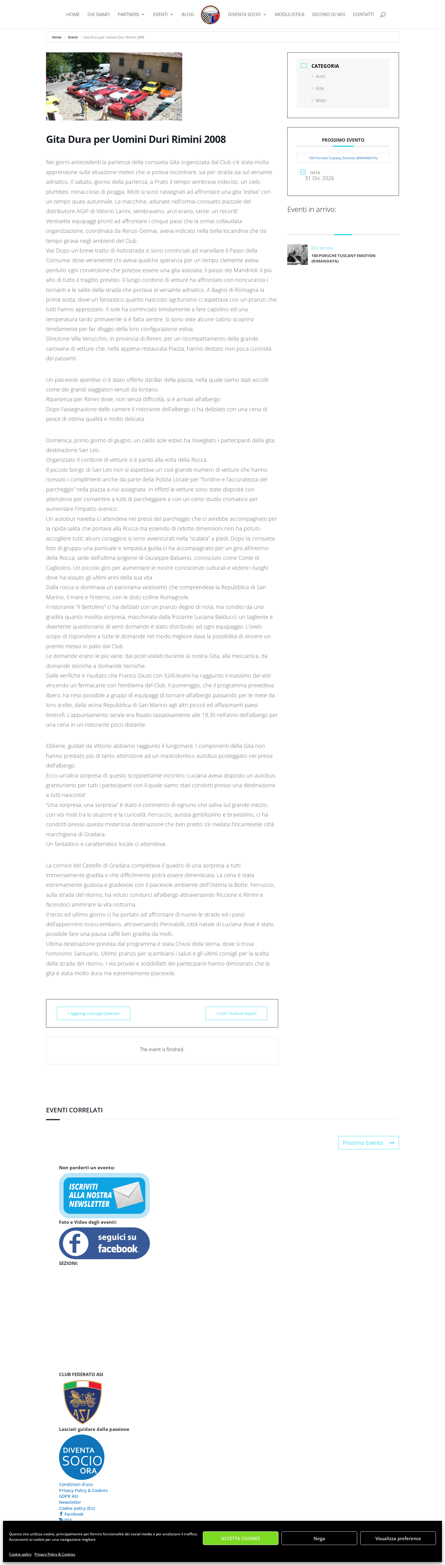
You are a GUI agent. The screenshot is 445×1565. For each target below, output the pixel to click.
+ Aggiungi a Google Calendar (94, 1013)
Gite (320, 88)
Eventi (160, 14)
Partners (128, 14)
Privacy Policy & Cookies (55, 1554)
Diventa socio (80, 1348)
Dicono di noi (328, 14)
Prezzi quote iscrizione (93, 1358)
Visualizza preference (398, 1538)
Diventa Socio (244, 14)
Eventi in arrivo (83, 1289)
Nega (319, 1538)
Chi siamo (98, 14)
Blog (188, 14)
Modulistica (289, 14)
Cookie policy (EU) (77, 1508)
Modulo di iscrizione (90, 1368)
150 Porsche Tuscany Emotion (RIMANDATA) (343, 158)
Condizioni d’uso (76, 1484)
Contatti (363, 14)
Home (73, 14)
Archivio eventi (82, 1299)
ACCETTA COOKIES (240, 1538)
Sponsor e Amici (83, 1328)
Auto (320, 76)
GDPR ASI (68, 1496)
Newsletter (70, 1502)
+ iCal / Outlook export (236, 1013)
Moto (321, 100)
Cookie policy (20, 1554)
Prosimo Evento (363, 1142)
